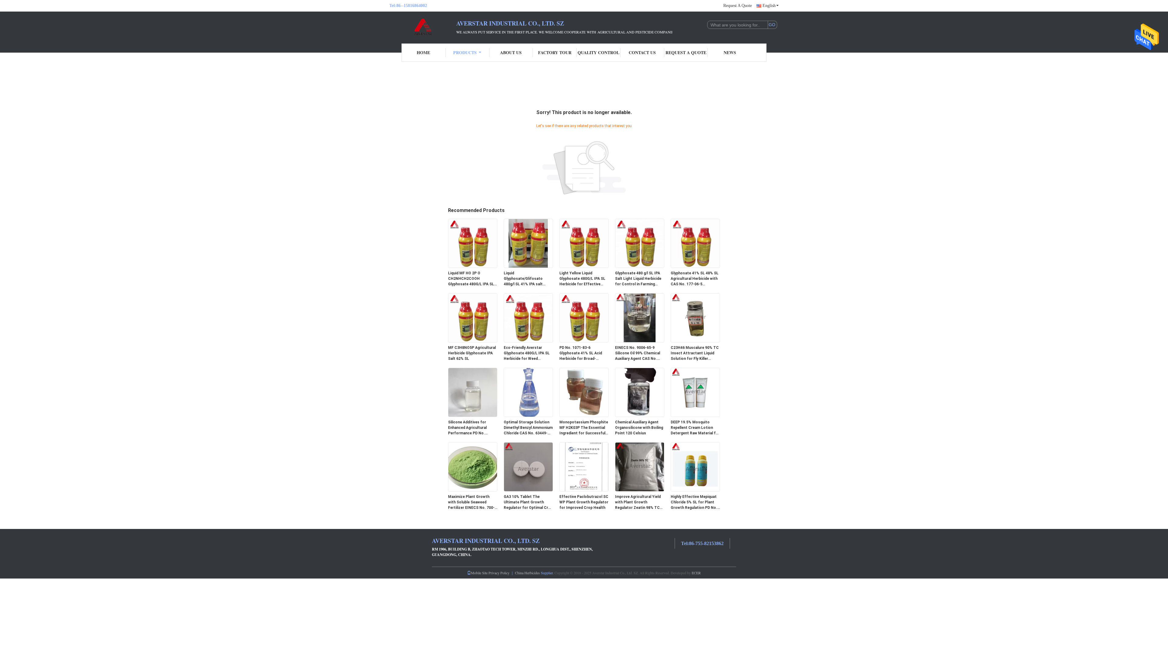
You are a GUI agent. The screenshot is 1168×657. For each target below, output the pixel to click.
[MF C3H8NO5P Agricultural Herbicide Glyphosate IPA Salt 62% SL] (472, 317)
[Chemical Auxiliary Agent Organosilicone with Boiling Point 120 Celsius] (639, 392)
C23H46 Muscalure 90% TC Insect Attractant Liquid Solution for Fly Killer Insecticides (695, 353)
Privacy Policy (498, 572)
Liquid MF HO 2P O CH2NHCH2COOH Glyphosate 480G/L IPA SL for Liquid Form (471, 279)
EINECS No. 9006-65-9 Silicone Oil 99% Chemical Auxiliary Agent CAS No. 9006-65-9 (637, 353)
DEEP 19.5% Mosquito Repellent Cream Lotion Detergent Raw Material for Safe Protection (695, 428)
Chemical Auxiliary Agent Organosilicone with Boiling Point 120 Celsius (639, 427)
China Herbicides (527, 572)
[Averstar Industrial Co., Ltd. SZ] (422, 27)
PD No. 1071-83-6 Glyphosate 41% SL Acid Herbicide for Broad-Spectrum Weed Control (581, 353)
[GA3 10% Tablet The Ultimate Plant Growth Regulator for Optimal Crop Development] (528, 466)
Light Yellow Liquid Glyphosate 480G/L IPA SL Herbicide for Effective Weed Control (582, 279)
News (730, 52)
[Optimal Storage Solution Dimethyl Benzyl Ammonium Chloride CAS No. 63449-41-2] (528, 392)
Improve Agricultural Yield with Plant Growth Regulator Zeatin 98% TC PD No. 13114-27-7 (638, 502)
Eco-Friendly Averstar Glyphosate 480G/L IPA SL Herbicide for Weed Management (527, 353)
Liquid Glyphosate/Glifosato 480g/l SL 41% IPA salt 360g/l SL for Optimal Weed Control (528, 279)
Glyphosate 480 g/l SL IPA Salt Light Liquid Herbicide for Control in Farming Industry (638, 279)
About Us (511, 52)
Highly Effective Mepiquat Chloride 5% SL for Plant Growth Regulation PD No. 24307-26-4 (694, 502)
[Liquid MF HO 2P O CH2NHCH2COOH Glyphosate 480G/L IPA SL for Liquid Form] (472, 243)
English (769, 5)
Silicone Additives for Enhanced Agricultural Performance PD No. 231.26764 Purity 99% (467, 428)
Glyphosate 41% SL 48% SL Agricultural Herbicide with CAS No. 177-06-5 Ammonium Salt (694, 279)
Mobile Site (479, 572)
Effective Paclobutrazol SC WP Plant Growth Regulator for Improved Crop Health (583, 502)
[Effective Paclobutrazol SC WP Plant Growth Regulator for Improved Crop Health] (584, 466)
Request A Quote (737, 5)
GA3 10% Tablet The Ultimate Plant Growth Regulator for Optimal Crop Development (528, 502)
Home (423, 52)
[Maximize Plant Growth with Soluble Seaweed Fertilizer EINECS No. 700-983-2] (472, 466)
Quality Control (598, 52)
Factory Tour (555, 52)
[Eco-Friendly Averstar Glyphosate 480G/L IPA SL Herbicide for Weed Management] (528, 317)
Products (465, 52)
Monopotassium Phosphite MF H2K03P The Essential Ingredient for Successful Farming (583, 428)
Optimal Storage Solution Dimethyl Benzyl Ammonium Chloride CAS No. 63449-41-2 (528, 428)
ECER (696, 572)
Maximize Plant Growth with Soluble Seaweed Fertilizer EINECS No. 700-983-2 (471, 502)
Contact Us (642, 52)
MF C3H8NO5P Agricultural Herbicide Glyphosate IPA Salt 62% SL (472, 353)
